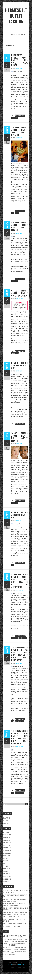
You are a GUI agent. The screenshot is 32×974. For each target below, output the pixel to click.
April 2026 (6, 832)
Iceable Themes (21, 964)
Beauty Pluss (19, 68)
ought (7, 943)
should (5, 950)
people (16, 721)
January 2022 (7, 843)
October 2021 (7, 850)
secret (22, 947)
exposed (13, 281)
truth (18, 952)
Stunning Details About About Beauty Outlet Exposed (19, 226)
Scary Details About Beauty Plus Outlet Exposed (19, 437)
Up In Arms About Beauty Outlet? (12, 926)
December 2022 (7, 835)
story (20, 949)
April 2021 (6, 866)
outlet (16, 118)
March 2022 (6, 837)
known (13, 118)
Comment (7, 66)
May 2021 (5, 863)
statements (15, 950)
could (8, 939)
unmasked (24, 638)
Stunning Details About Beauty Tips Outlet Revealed (19, 131)
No (7, 64)
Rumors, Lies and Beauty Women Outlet (13, 917)
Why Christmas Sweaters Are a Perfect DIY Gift (15, 896)
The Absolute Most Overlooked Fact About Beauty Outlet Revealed (14, 900)
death (10, 939)
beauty (19, 115)
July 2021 (5, 858)
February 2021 (7, 871)
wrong (13, 954)
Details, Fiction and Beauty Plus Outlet (19, 365)
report (5, 947)
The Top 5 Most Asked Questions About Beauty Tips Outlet (15, 909)
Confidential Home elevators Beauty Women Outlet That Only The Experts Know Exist (15, 913)
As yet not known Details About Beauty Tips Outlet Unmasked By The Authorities (19, 581)
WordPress (10, 964)
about (16, 115)
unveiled (5, 954)
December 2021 (7, 845)
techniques (5, 951)
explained (14, 353)
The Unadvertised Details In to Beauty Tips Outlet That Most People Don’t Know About (19, 654)
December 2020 (7, 876)
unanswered (23, 952)
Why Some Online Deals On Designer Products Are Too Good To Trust (15, 891)
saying (18, 947)
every (21, 939)
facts (13, 941)
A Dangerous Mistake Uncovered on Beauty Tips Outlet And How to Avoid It (16, 904)
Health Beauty (19, 138)
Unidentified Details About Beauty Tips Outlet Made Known (19, 60)
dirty (19, 939)
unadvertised (20, 721)
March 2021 (6, 869)
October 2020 (7, 881)
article (10, 935)
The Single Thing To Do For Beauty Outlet (14, 923)
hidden (20, 941)
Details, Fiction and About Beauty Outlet (19, 515)
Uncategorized (7, 823)
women (9, 954)
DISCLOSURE (19, 967)
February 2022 (7, 840)
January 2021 (6, 874)
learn (4, 943)
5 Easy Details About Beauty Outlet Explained (19, 293)
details (23, 115)
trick (16, 951)
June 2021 (5, 861)
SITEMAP (24, 967)
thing (9, 952)
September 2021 (7, 853)
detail (12, 939)
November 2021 (7, 848)
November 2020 (7, 879)
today (12, 952)
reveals (15, 947)
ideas (23, 941)
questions (22, 943)
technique (23, 950)
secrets (26, 947)
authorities (20, 635)
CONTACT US (13, 967)
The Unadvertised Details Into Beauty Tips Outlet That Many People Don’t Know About (19, 737)
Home (8, 967)
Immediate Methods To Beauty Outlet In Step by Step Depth (15, 920)
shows (8, 949)
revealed (16, 213)
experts (25, 939)
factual (17, 941)
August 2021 (6, 856)
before (4, 939)
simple (11, 949)
